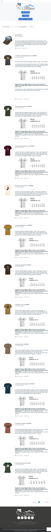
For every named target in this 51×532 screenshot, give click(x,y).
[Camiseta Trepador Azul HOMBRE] (7, 150)
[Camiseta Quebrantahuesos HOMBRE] (7, 60)
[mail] (32, 517)
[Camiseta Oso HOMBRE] (7, 348)
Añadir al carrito (18, 48)
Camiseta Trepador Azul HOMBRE (24, 146)
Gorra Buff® (18, 35)
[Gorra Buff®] (7, 40)
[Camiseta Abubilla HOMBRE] (7, 269)
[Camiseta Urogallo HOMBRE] (7, 428)
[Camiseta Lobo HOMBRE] (7, 309)
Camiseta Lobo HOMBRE (22, 304)
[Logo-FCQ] (25, 3)
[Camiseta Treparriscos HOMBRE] (7, 190)
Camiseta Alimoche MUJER (23, 463)
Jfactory (35, 530)
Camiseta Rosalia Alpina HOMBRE (25, 384)
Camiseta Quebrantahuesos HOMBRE (26, 55)
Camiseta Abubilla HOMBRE (23, 265)
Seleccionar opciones (19, 98)
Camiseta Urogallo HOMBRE (23, 423)
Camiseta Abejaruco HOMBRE (23, 225)
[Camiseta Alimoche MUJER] (7, 467)
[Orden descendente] (16, 26)
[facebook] (18, 517)
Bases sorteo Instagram (23, 530)
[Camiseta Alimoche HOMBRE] (7, 111)
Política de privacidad (33, 529)
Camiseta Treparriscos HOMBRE (24, 185)
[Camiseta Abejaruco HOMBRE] (7, 230)
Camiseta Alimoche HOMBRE (23, 106)
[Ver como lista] (33, 27)
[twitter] (22, 517)
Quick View (25, 48)
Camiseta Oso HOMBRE (22, 344)
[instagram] (29, 517)
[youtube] (25, 517)
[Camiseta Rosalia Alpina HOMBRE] (7, 388)
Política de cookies (41, 529)
